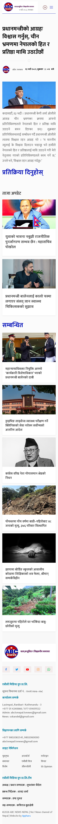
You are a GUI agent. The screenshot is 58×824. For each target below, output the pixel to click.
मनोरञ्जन (44, 756)
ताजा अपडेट (11, 193)
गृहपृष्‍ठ (5, 756)
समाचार (5, 761)
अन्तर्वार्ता (26, 756)
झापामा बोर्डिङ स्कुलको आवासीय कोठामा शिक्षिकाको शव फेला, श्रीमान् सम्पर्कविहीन (27, 574)
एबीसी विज (27, 761)
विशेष (4, 767)
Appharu (26, 816)
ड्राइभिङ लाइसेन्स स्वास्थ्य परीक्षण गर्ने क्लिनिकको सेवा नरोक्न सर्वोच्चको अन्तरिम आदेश (26, 425)
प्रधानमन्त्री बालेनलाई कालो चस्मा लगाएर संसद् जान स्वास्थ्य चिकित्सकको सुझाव (28, 301)
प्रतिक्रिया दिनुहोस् (22, 172)
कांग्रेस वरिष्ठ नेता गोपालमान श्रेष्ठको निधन (25, 476)
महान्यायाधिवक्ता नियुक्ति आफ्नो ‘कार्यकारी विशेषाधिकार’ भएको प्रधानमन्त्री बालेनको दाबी (23, 373)
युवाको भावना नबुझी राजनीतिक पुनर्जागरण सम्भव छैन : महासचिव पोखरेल (28, 242)
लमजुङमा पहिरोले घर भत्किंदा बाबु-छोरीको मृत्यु (25, 624)
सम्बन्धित (12, 325)
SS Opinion (46, 767)
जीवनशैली (26, 767)
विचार (43, 761)
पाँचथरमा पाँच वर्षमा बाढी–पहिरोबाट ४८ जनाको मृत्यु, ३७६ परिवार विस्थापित (28, 523)
